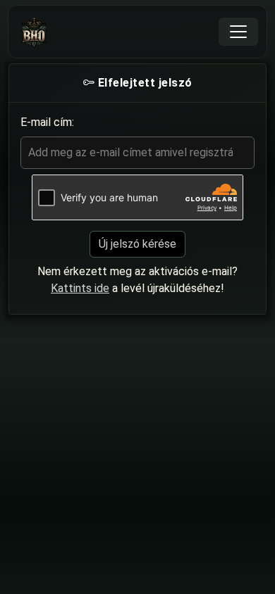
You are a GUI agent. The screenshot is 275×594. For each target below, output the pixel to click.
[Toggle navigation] (238, 32)
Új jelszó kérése (137, 244)
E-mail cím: (47, 122)
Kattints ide (80, 288)
